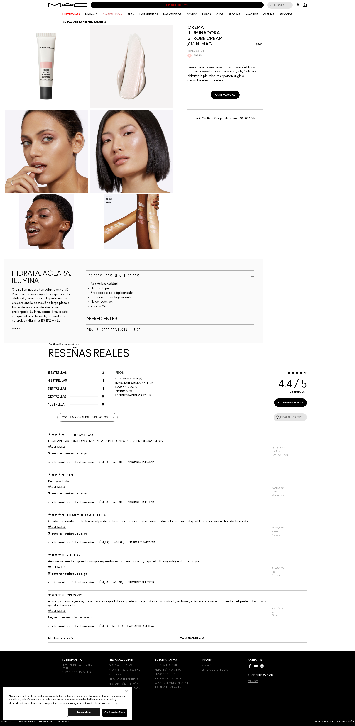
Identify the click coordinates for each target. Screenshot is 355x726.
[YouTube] (256, 666)
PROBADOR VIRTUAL (27, 721)
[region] (67, 703)
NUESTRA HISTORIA (166, 665)
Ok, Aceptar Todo (114, 712)
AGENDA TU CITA (8, 721)
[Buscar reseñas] (277, 417)
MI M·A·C (207, 665)
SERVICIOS (286, 14)
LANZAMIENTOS (148, 14)
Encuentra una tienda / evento (77, 666)
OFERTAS (268, 14)
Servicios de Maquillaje (78, 672)
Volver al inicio (192, 638)
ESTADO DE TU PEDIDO (215, 670)
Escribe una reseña (290, 403)
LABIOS (206, 14)
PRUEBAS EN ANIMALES (168, 687)
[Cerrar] (126, 691)
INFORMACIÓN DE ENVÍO (123, 684)
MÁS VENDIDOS (172, 14)
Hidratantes (97, 22)
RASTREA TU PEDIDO (120, 665)
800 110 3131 (115, 675)
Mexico (253, 681)
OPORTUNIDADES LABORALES (172, 683)
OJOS (219, 14)
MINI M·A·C (91, 14)
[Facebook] (249, 666)
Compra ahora (225, 95)
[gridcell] (189, 56)
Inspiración (348, 721)
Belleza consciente (168, 679)
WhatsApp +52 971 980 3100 (124, 670)
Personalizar (84, 712)
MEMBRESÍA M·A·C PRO (168, 670)
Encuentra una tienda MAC (326, 721)
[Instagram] (262, 666)
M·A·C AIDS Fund (165, 674)
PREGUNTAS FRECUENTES (123, 679)
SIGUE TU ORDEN (63, 721)
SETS (131, 14)
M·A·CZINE (252, 14)
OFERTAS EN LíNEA (46, 721)
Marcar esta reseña (141, 462)
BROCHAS (234, 14)
